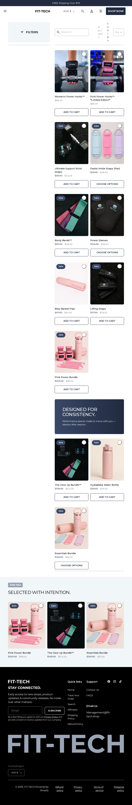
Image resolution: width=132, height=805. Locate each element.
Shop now (116, 11)
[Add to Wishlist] (84, 54)
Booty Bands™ (63, 240)
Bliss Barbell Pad (65, 308)
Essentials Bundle (65, 553)
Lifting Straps (98, 308)
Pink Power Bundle (66, 377)
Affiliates (72, 709)
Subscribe (54, 710)
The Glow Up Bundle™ (68, 484)
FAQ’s (89, 695)
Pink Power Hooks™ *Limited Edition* (102, 98)
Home (71, 689)
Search (71, 704)
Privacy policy (78, 789)
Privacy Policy (51, 717)
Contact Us (92, 689)
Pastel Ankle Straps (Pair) (105, 168)
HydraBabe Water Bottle (104, 484)
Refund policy (59, 789)
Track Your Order (73, 697)
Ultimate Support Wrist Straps (68, 170)
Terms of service (98, 789)
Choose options (107, 184)
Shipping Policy (73, 717)
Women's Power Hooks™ (70, 96)
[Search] (58, 32)
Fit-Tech (29, 786)
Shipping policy (119, 789)
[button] (5, 11)
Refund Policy (75, 724)
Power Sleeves (99, 240)
